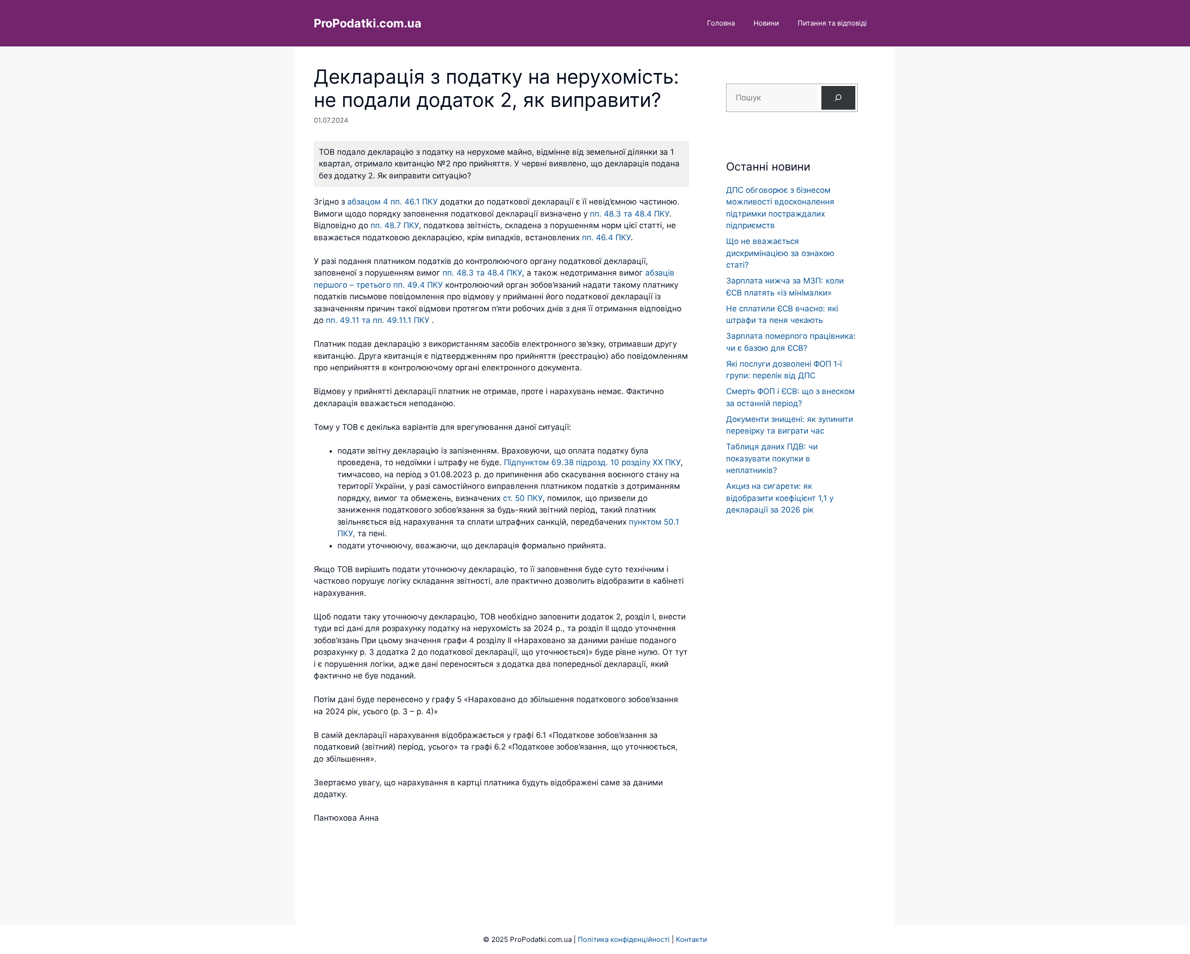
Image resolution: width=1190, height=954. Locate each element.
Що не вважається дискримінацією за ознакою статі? (780, 253)
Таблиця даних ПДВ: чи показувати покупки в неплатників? (772, 458)
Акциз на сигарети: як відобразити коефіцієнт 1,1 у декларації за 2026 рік (779, 497)
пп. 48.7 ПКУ (394, 225)
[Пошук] (838, 98)
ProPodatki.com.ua (368, 23)
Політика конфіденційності (624, 939)
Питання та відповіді (832, 23)
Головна (721, 23)
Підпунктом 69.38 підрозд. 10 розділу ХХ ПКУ (592, 462)
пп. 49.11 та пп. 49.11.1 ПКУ (378, 320)
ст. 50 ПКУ (522, 498)
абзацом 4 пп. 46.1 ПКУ (392, 201)
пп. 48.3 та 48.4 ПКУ (629, 213)
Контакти (691, 939)
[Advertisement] (792, 702)
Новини (766, 23)
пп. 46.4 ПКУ (606, 237)
